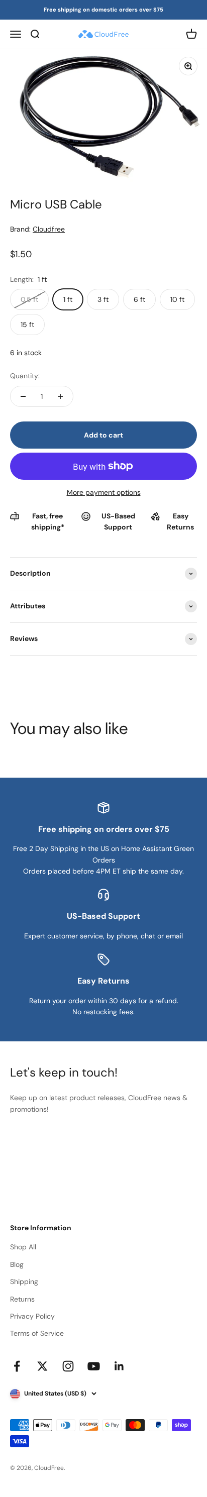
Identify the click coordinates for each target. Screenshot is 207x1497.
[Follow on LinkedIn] (119, 1366)
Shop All (23, 1246)
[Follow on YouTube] (93, 1366)
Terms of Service (37, 1333)
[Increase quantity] (60, 396)
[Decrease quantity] (23, 396)
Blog (17, 1264)
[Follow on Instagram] (68, 1366)
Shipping (24, 1281)
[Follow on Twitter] (42, 1366)
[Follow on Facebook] (17, 1366)
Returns (22, 1299)
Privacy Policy (32, 1316)
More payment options (104, 492)
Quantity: (25, 375)
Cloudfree (49, 229)
